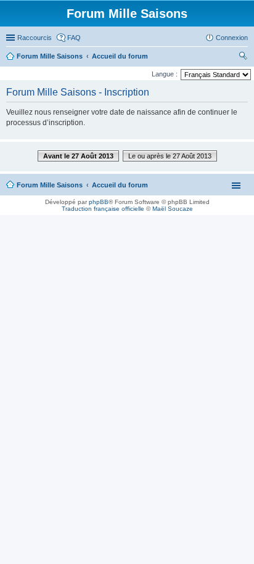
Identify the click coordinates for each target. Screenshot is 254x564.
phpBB (99, 201)
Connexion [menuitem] (232, 37)
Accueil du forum (120, 185)
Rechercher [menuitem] (243, 57)
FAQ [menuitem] (74, 37)
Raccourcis (34, 37)
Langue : (165, 74)
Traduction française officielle (103, 208)
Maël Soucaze (172, 208)
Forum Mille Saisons (50, 185)
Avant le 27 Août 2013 (78, 156)
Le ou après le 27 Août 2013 (169, 156)
